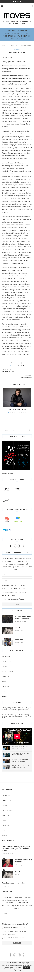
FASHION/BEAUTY (21, 33)
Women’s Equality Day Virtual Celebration (23, 617)
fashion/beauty (7, 671)
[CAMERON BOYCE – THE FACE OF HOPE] (7, 863)
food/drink (5, 676)
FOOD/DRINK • (8, 36)
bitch (3, 691)
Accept (26, 967)
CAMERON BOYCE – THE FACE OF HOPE (23, 861)
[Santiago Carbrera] (17, 397)
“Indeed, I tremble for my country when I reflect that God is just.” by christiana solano (16, 849)
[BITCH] (7, 630)
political (4, 666)
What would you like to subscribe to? (15, 585)
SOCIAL (17, 36)
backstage (5, 686)
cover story (6, 656)
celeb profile (13, 45)
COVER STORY (10, 30)
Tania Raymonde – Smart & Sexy (13, 883)
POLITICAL (9, 33)
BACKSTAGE (26, 36)
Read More (17, 970)
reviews (4, 696)
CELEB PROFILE (23, 30)
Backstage (19, 639)
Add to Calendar (7, 474)
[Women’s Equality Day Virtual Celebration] (7, 619)
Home (4, 45)
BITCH (13, 39)
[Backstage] (7, 642)
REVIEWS (20, 39)
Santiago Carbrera (17, 410)
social (4, 681)
